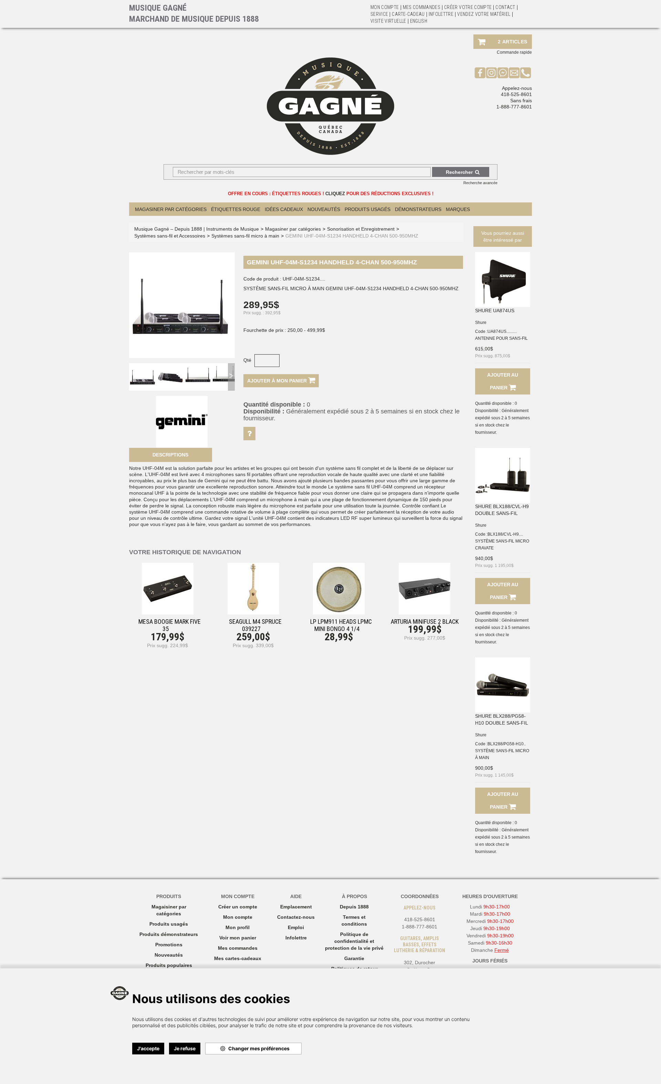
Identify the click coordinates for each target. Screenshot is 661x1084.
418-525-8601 (516, 94)
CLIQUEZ (335, 193)
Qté (247, 360)
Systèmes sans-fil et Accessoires (169, 236)
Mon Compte (384, 7)
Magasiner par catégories (171, 209)
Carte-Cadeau (408, 14)
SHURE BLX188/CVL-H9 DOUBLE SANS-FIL (502, 510)
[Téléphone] (525, 72)
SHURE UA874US (494, 310)
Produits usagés (168, 924)
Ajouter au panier (502, 381)
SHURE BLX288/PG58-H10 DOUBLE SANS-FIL (501, 719)
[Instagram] (491, 72)
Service (379, 14)
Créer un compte (237, 906)
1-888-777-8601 (514, 106)
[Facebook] (480, 72)
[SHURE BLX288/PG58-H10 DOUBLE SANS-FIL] (502, 685)
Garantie (354, 958)
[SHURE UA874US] (502, 279)
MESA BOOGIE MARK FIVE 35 (169, 625)
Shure (480, 322)
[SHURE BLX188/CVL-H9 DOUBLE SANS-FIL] (502, 475)
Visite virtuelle (388, 21)
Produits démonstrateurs (168, 934)
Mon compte (237, 917)
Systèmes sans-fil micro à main (245, 236)
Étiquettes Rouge (235, 209)
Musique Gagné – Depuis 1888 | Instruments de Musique (196, 229)
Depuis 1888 (354, 906)
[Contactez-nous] (514, 72)
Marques (458, 209)
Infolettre (441, 14)
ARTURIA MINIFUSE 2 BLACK (425, 621)
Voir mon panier (237, 937)
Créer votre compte (468, 7)
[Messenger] (502, 72)
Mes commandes (422, 7)
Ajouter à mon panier (277, 380)
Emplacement (296, 906)
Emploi (296, 927)
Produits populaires (169, 965)
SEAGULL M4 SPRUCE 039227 (255, 625)
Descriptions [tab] (170, 454)
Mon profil (237, 927)
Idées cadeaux (284, 209)
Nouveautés (323, 209)
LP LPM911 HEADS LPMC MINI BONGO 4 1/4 (341, 625)
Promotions (168, 944)
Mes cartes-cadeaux (237, 958)
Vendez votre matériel (483, 14)
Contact (505, 7)
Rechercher (459, 172)
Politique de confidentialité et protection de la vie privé (354, 941)
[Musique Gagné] (330, 106)
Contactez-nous (296, 917)
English (418, 21)
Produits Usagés (367, 209)
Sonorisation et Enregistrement (361, 229)
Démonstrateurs (418, 209)
